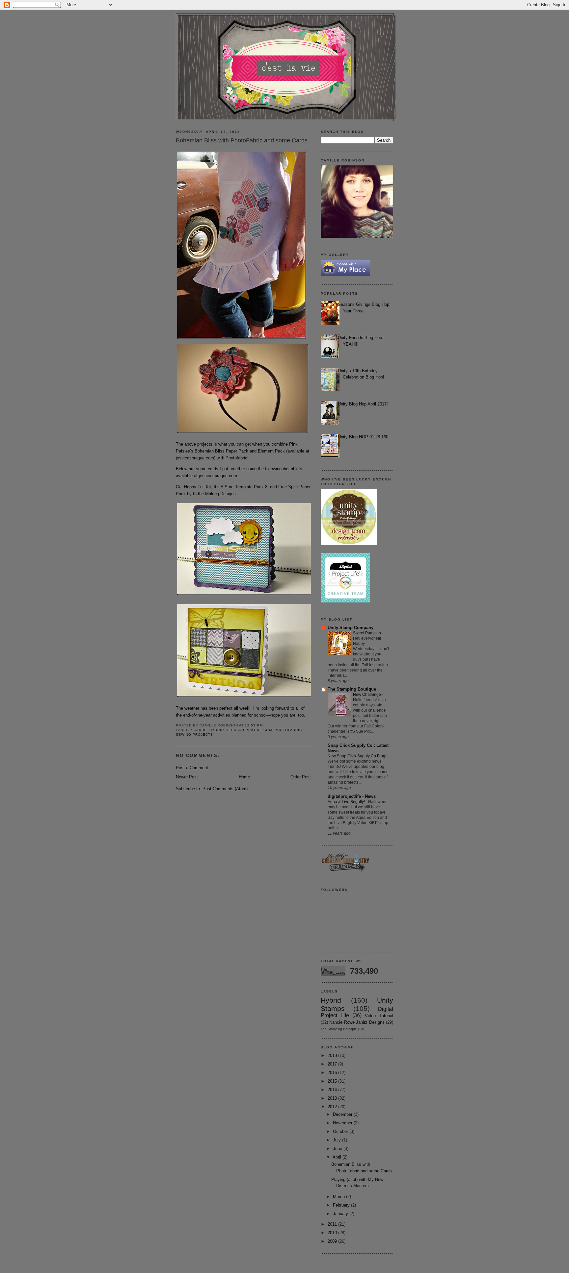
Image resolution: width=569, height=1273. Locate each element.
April (337, 1157)
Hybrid (216, 730)
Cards (200, 730)
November (343, 1122)
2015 (333, 1081)
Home (244, 776)
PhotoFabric (288, 730)
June (338, 1148)
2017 (333, 1064)
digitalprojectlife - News (352, 796)
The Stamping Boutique (352, 689)
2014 (333, 1089)
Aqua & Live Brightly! (347, 801)
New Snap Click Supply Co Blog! (357, 756)
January (341, 1213)
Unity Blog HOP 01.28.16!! (363, 436)
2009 (333, 1241)
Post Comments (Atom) (225, 788)
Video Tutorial (379, 1015)
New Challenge (367, 694)
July (337, 1140)
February (342, 1205)
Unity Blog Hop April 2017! (363, 404)
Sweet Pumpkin (367, 633)
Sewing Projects (194, 734)
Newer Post (187, 776)
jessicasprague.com (195, 457)
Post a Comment (192, 767)
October (341, 1131)
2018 (333, 1055)
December (343, 1114)
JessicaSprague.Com (249, 730)
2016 (333, 1072)
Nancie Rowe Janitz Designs (356, 1022)
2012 (333, 1106)
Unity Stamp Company (350, 627)
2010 (333, 1232)
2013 (333, 1098)
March (339, 1196)
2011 (333, 1224)
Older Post (300, 776)
